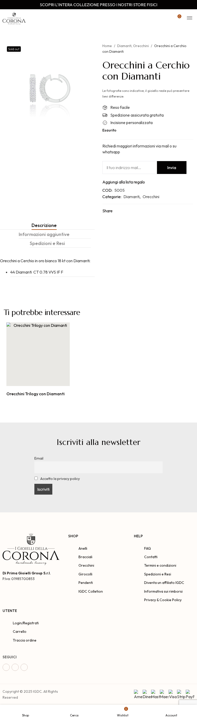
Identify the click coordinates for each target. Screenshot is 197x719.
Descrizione (44, 225)
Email (38, 458)
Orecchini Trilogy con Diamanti (35, 393)
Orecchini (141, 45)
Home (107, 45)
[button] (32, 380)
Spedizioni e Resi (47, 243)
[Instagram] (15, 667)
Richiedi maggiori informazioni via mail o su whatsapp (139, 148)
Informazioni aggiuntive (44, 234)
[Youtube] (24, 667)
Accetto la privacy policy (60, 478)
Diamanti (124, 45)
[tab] (44, 225)
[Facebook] (6, 667)
